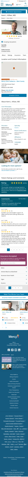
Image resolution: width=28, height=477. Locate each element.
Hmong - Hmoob (8, 439)
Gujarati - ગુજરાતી (9, 446)
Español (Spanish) (9, 426)
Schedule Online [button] (11, 323)
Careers (14, 379)
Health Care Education (14, 392)
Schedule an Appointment (14, 386)
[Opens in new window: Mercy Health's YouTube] (16, 350)
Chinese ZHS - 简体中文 (18, 439)
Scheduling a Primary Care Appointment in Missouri (14, 472)
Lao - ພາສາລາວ (23, 428)
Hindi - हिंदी (16, 428)
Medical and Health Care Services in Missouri (14, 474)
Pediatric (3, 18)
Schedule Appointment (14, 12)
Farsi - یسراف (8, 441)
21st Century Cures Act (20, 457)
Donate (14, 387)
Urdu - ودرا (14, 441)
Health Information (14, 381)
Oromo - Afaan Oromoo (10, 436)
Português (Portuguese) (9, 421)
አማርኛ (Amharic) (9, 415)
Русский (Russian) (20, 421)
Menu (2, 5)
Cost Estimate (14, 398)
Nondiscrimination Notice (14, 397)
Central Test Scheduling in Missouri (14, 475)
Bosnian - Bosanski (9, 431)
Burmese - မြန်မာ (22, 444)
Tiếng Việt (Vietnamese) (6, 428)
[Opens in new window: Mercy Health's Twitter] (12, 350)
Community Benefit (14, 401)
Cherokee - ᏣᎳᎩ (5, 444)
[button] (14, 68)
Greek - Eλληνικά (19, 431)
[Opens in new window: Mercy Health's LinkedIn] (19, 350)
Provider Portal (14, 405)
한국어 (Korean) (18, 418)
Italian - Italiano (14, 449)
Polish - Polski (20, 436)
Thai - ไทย (21, 441)
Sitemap (5, 457)
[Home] (10, 4)
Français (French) (18, 415)
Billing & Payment (14, 377)
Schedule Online (14, 95)
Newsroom (14, 394)
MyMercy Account (4, 1)
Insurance (17, 55)
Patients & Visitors (14, 403)
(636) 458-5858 (9, 90)
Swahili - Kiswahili (20, 434)
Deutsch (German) (9, 418)
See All (12, 354)
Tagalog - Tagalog (19, 426)
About (3, 55)
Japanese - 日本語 (18, 446)
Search (25, 5)
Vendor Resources (14, 407)
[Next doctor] (6, 327)
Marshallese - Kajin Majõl (9, 434)
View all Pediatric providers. (8, 170)
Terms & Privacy (11, 457)
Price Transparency (14, 390)
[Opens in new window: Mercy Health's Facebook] (9, 350)
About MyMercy (14, 374)
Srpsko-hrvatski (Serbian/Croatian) (14, 423)
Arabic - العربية (14, 444)
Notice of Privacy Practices (14, 383)
